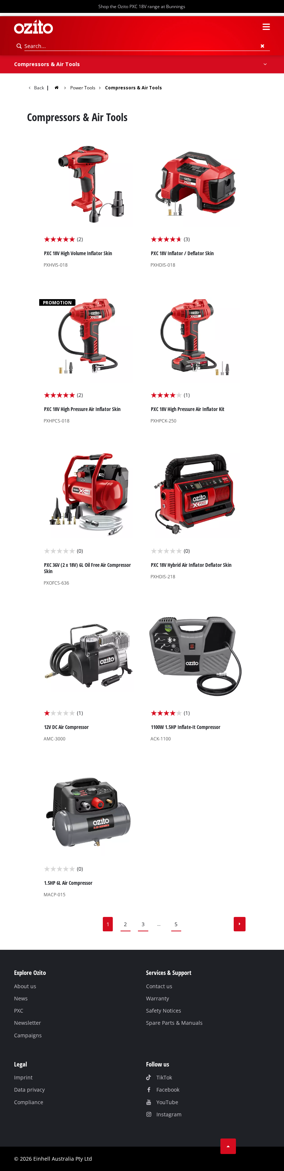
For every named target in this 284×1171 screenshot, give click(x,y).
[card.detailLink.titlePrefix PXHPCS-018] (88, 359)
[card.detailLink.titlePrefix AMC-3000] (88, 677)
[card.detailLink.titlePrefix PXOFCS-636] (88, 518)
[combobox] (147, 46)
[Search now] (19, 46)
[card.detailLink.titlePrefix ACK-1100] (195, 677)
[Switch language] (253, 27)
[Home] (61, 87)
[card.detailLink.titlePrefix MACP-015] (88, 832)
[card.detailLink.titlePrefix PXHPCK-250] (195, 359)
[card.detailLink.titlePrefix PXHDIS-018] (195, 203)
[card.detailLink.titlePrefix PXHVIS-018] (88, 203)
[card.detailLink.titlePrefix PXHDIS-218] (195, 518)
